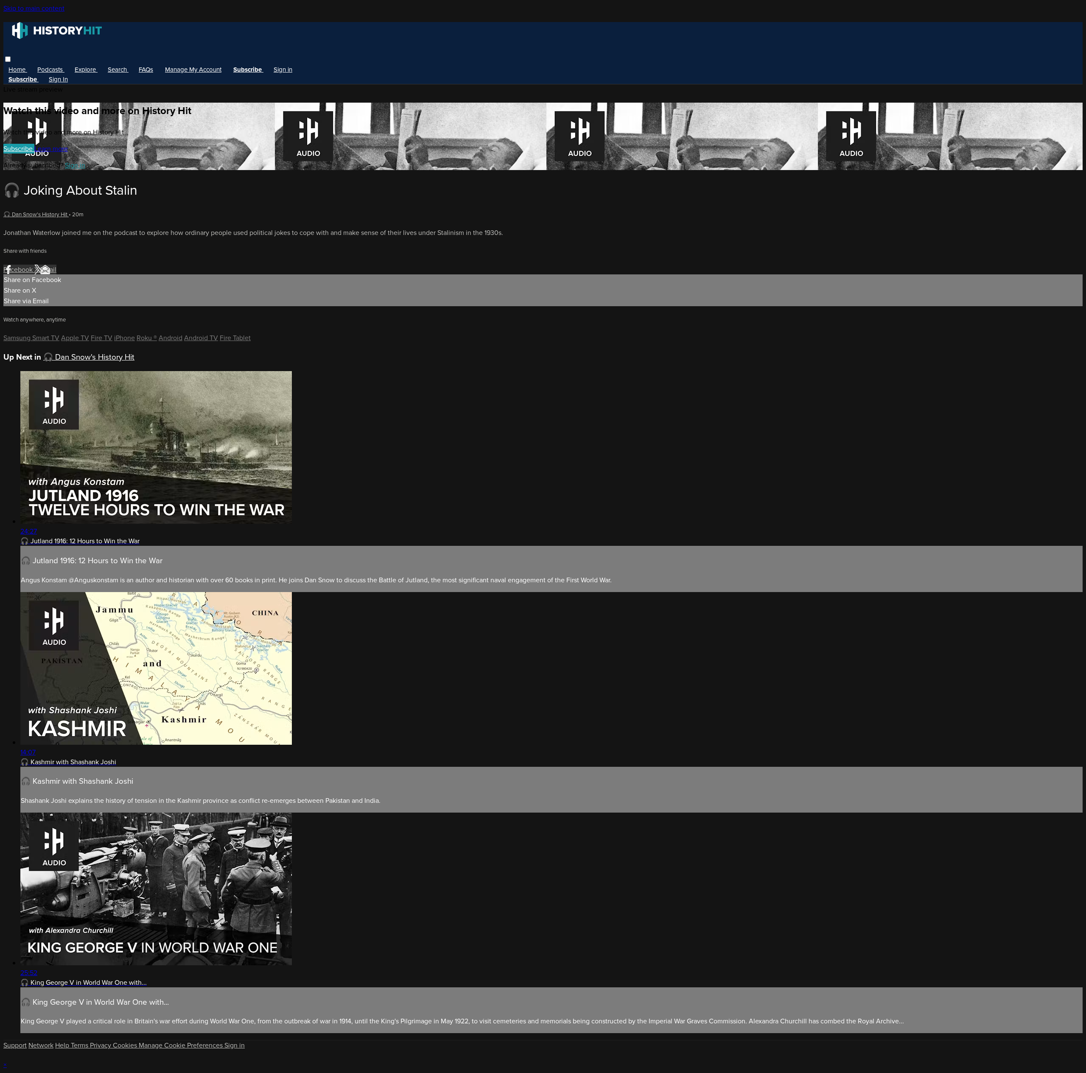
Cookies (126, 1045)
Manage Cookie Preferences (181, 1045)
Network (40, 1045)
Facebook (18, 269)
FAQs (146, 69)
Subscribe (18, 149)
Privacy (101, 1045)
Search (118, 69)
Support (15, 1045)
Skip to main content (33, 8)
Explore (86, 69)
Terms (80, 1045)
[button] (8, 59)
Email (48, 269)
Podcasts (50, 69)
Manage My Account (193, 69)
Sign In (58, 79)
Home (17, 69)
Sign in (283, 69)
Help (63, 1045)
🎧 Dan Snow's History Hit (36, 214)
